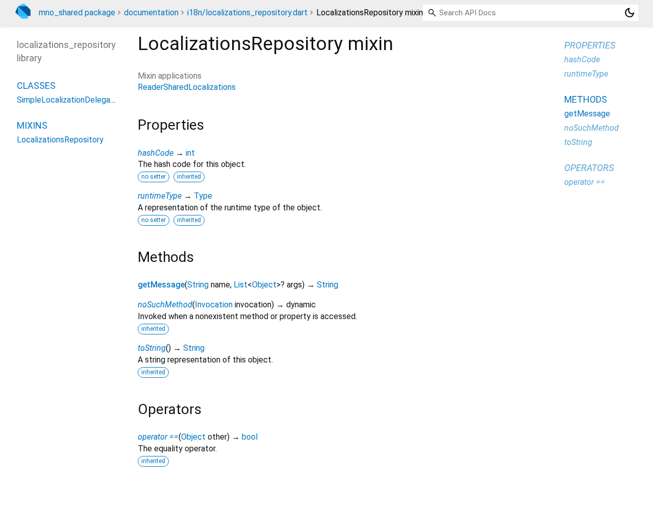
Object (264, 284)
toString (152, 348)
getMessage (161, 284)
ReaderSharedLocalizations (187, 87)
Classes (36, 85)
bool (250, 437)
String (198, 284)
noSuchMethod (165, 304)
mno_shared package (77, 12)
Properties (589, 45)
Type (203, 196)
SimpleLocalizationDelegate (67, 100)
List (240, 284)
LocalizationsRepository (60, 139)
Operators (589, 167)
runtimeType (160, 196)
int (190, 153)
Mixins (32, 125)
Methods (585, 99)
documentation (151, 12)
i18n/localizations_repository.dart (247, 12)
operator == (158, 437)
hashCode (155, 153)
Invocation (214, 304)
